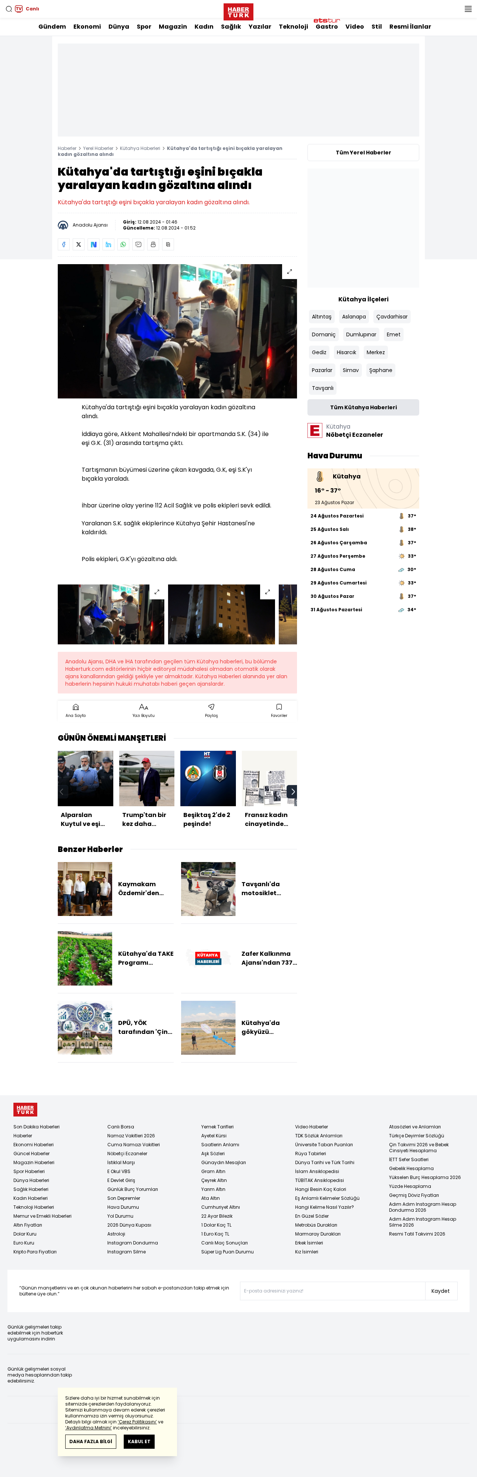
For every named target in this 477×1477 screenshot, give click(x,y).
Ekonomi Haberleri (33, 1144)
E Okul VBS (118, 1171)
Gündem (52, 26)
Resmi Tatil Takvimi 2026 (417, 1234)
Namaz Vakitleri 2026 (131, 1135)
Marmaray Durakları (318, 1234)
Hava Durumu (123, 1207)
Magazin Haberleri (33, 1162)
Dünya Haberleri (31, 1180)
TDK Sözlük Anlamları (318, 1135)
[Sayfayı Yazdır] (153, 244)
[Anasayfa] (25, 1109)
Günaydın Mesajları (223, 1162)
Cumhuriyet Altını (220, 1207)
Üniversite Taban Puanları (324, 1144)
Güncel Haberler (31, 1153)
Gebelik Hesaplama (411, 1168)
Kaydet (441, 1291)
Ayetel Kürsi (214, 1135)
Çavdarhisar (392, 316)
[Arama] (9, 9)
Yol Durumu (120, 1216)
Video (354, 26)
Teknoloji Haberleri (33, 1207)
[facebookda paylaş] (64, 244)
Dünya (118, 26)
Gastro (327, 26)
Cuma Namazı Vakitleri (133, 1144)
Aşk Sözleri (213, 1153)
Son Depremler (123, 1198)
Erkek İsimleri (309, 1243)
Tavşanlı (323, 388)
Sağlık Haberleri (30, 1189)
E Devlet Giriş (121, 1180)
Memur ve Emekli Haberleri (42, 1216)
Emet (394, 334)
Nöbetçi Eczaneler (127, 1153)
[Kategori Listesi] (468, 9)
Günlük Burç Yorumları (132, 1189)
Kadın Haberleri (30, 1198)
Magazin (173, 26)
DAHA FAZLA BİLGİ (90, 1441)
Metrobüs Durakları (316, 1225)
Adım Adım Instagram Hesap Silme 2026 (422, 1222)
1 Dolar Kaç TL (216, 1225)
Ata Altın (210, 1198)
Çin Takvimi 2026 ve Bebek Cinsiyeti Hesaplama (419, 1147)
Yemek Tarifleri (217, 1127)
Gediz (319, 352)
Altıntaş (322, 316)
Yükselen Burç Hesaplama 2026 (425, 1177)
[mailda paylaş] (138, 244)
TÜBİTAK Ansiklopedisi (319, 1180)
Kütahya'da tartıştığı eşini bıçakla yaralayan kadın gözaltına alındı (170, 151)
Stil (377, 26)
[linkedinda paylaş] (108, 244)
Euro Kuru (23, 1243)
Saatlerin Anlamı (220, 1144)
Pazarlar (322, 370)
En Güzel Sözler (312, 1216)
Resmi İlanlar (410, 26)
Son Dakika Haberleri (36, 1127)
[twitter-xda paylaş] (79, 244)
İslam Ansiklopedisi (317, 1171)
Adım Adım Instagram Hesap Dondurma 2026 (422, 1207)
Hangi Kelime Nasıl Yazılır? (324, 1207)
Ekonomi (87, 26)
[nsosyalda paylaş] (93, 244)
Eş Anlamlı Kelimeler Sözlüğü (327, 1198)
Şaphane (380, 370)
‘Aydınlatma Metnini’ (88, 1428)
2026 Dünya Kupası (129, 1225)
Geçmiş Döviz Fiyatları (414, 1195)
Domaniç (324, 334)
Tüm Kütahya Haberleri (363, 407)
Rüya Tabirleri (310, 1153)
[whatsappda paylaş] (123, 244)
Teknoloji (293, 26)
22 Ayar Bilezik (217, 1216)
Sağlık (231, 26)
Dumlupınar (361, 334)
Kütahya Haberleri (140, 148)
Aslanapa (354, 316)
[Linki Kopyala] (168, 244)
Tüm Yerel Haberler (363, 152)
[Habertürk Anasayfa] (238, 10)
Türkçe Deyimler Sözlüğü (416, 1135)
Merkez (376, 352)
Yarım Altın (213, 1189)
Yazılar (260, 26)
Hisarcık (346, 352)
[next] (293, 791)
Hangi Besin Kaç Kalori (320, 1189)
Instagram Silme (126, 1252)
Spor (144, 26)
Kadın (204, 26)
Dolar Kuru (25, 1234)
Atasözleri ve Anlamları (415, 1127)
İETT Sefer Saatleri (409, 1159)
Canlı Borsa (120, 1127)
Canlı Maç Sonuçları (224, 1243)
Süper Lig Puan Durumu (227, 1252)
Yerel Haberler (98, 148)
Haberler (67, 148)
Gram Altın (213, 1171)
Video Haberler (311, 1127)
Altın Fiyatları (27, 1225)
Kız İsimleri (306, 1252)
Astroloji (116, 1234)
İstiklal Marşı (121, 1162)
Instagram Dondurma (132, 1243)
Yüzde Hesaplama (410, 1186)
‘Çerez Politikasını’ (137, 1422)
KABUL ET (139, 1441)
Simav (351, 370)
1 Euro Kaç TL (215, 1234)
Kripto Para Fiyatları (35, 1252)
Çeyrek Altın (214, 1180)
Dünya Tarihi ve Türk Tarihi (324, 1162)
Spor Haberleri (29, 1171)
